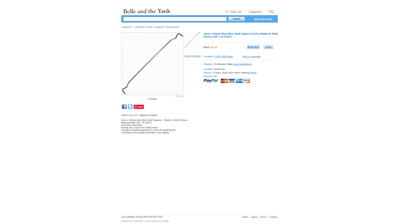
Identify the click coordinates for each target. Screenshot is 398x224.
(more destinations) (242, 64)
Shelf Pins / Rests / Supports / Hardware (155, 27)
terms (263, 217)
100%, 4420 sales (224, 56)
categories (126, 27)
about (254, 217)
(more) (253, 72)
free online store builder (158, 221)
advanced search (263, 19)
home (245, 217)
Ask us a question (252, 56)
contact (273, 217)
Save (140, 106)
